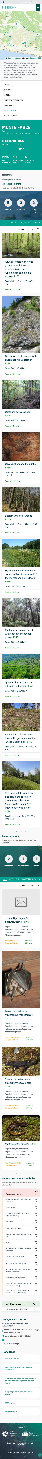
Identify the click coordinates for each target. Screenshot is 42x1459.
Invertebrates (29, 879)
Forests (13, 223)
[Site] (14, 7)
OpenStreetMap (13, 58)
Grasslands (25, 223)
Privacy (16, 1452)
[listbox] (29, 2)
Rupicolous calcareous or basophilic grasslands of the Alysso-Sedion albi (20, 738)
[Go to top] (40, 1455)
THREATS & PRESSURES (13, 100)
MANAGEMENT (9, 105)
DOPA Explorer (10, 1403)
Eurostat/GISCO (35, 58)
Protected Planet (11, 1412)
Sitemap (23, 1452)
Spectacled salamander (18, 1083)
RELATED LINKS (10, 110)
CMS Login (31, 1452)
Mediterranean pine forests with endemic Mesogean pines (19, 634)
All (5, 223)
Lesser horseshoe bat (19, 1015)
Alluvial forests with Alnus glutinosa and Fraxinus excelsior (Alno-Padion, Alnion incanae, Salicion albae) (19, 269)
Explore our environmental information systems (20, 1444)
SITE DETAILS (9, 85)
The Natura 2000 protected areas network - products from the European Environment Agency (20, 1380)
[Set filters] (38, 229)
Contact (9, 1452)
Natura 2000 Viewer (12, 1358)
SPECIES (7, 95)
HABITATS (7, 90)
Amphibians (14, 879)
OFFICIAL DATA (9, 116)
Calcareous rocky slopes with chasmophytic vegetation (21, 360)
